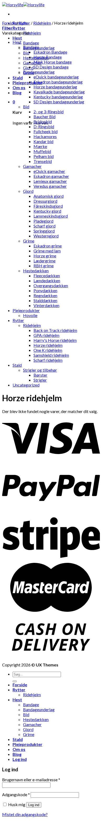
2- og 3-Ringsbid (48, 111)
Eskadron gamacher (51, 176)
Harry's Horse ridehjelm (55, 340)
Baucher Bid (44, 116)
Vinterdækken (46, 305)
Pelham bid (43, 156)
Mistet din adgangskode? (25, 814)
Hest (17, 37)
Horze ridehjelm (48, 345)
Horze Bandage (47, 56)
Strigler (40, 379)
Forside (8, 22)
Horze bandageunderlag (55, 86)
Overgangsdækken (50, 285)
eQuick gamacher (49, 171)
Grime (28, 240)
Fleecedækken (46, 275)
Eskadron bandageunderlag (58, 81)
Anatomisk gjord (48, 196)
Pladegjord (43, 220)
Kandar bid (43, 141)
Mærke (40, 146)
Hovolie (30, 315)
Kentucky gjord (47, 210)
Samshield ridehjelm (51, 355)
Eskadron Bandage (50, 51)
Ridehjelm (32, 32)
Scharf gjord (44, 225)
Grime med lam (47, 250)
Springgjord (44, 230)
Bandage (31, 42)
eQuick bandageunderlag (56, 76)
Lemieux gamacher (50, 181)
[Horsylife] (23, 4)
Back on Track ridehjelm (55, 330)
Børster (40, 374)
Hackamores (45, 136)
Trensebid (42, 161)
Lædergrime (44, 260)
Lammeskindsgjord (50, 215)
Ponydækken (45, 290)
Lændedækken (46, 280)
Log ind (33, 805)
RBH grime (43, 265)
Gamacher (32, 62)
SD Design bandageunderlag (58, 101)
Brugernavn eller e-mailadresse (31, 779)
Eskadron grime (47, 245)
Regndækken (45, 295)
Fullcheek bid (45, 131)
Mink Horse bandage (52, 61)
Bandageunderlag (39, 71)
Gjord (28, 67)
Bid (26, 52)
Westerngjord (46, 235)
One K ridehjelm (47, 350)
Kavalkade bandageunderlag (59, 91)
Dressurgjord (45, 201)
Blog (17, 92)
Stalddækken (45, 300)
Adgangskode (16, 794)
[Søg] (15, 681)
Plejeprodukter (27, 82)
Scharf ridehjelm (48, 360)
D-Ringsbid (43, 126)
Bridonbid (42, 121)
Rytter (19, 27)
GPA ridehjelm (46, 335)
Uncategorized (26, 384)
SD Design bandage (51, 66)
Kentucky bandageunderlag (58, 96)
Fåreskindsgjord (48, 205)
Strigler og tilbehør (40, 369)
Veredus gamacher (50, 186)
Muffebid (42, 151)
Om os (19, 87)
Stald (18, 77)
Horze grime (44, 255)
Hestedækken (36, 270)
